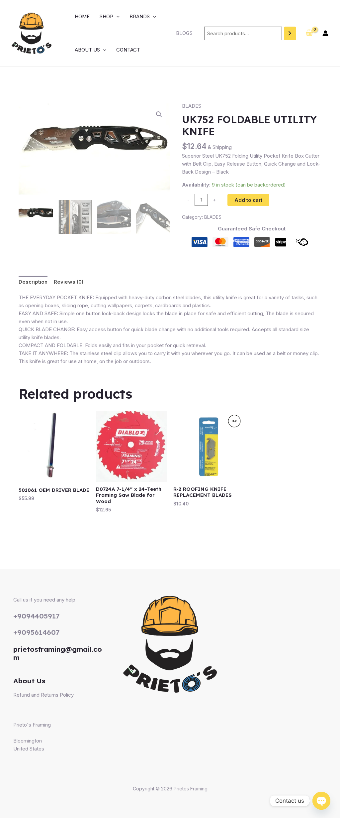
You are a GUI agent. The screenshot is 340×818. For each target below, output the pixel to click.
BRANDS (139, 16)
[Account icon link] (325, 33)
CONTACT (128, 50)
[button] (116, 16)
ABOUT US (87, 50)
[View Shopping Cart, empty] (309, 33)
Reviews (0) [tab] (68, 282)
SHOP (106, 16)
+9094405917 (36, 616)
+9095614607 (36, 632)
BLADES (191, 106)
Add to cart (248, 200)
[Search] (290, 33)
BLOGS (184, 33)
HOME (82, 16)
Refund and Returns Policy (43, 695)
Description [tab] (33, 282)
